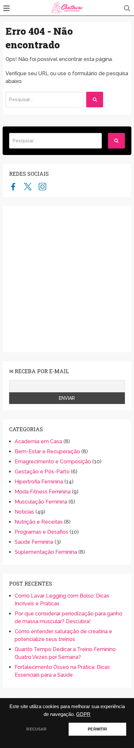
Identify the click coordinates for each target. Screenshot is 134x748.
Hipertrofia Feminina (39, 482)
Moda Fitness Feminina (43, 492)
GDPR (83, 714)
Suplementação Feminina (46, 552)
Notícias (24, 512)
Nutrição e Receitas (39, 522)
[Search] (94, 99)
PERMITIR (97, 729)
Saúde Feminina (34, 542)
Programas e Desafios (41, 532)
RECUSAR (36, 729)
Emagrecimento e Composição (53, 461)
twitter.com (28, 186)
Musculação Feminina (41, 502)
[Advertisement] (67, 279)
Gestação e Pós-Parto (42, 472)
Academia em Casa (38, 441)
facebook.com (13, 186)
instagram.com (42, 186)
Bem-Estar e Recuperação (47, 451)
